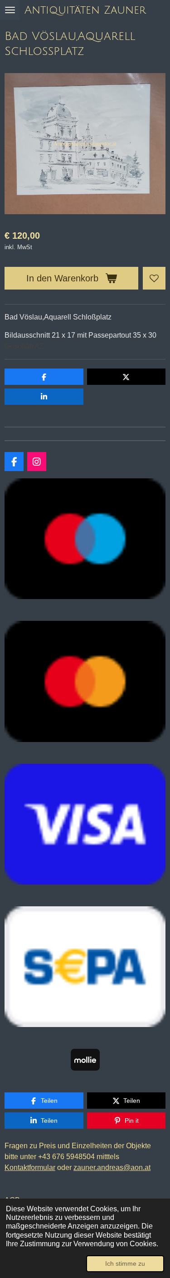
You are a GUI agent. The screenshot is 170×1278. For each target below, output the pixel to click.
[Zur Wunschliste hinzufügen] (154, 278)
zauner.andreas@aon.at (112, 1167)
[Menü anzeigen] (10, 10)
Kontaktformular (30, 1167)
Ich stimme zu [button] (125, 1263)
